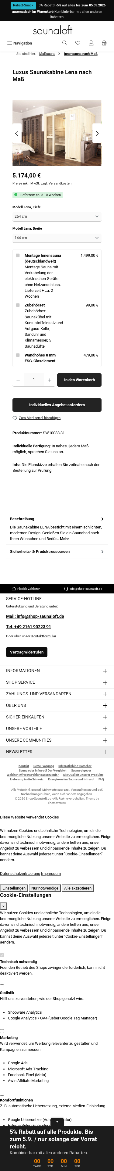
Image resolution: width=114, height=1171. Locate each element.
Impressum (51, 873)
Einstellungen (14, 888)
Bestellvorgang (43, 766)
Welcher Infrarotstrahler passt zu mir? (33, 774)
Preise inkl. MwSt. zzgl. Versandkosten (41, 183)
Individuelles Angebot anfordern (57, 405)
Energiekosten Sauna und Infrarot (71, 779)
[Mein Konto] (91, 43)
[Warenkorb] (104, 43)
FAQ (101, 779)
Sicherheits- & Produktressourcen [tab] (40, 551)
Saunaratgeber (81, 770)
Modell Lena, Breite (35, 228)
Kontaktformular (43, 636)
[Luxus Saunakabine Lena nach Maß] (57, 133)
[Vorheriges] (17, 133)
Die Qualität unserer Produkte (83, 774)
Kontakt (24, 766)
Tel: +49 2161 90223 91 (28, 626)
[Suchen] (64, 43)
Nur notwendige (44, 888)
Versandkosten (81, 789)
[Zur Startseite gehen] (57, 29)
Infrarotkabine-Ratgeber (75, 766)
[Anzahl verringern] (18, 380)
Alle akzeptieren (78, 888)
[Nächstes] (97, 133)
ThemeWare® (57, 802)
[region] (57, 133)
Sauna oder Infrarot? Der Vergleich (43, 770)
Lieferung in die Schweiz (26, 779)
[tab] (57, 529)
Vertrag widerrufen (26, 652)
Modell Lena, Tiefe (34, 207)
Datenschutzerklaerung (20, 873)
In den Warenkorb (79, 380)
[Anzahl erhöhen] (49, 380)
